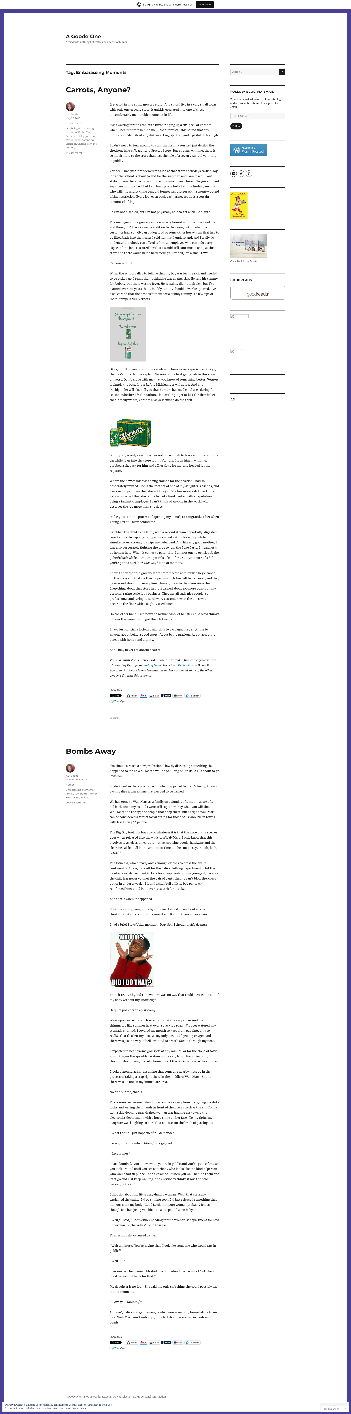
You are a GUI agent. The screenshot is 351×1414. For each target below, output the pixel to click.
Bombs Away (91, 751)
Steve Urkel (72, 797)
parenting (88, 139)
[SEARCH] (282, 72)
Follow (236, 126)
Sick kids (71, 143)
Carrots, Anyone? (98, 89)
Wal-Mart (85, 797)
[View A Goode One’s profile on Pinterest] (249, 173)
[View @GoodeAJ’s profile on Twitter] (241, 173)
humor (70, 784)
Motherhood (73, 123)
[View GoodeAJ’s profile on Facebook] (233, 173)
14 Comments (74, 152)
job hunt (91, 136)
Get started (205, 4)
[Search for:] (254, 71)
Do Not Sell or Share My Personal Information (139, 1396)
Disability (71, 128)
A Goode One (83, 36)
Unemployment (87, 143)
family (69, 793)
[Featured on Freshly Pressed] (248, 149)
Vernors (70, 147)
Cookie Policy (79, 1408)
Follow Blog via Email (252, 91)
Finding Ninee (152, 665)
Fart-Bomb (81, 793)
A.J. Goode (72, 114)
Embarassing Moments (79, 789)
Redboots (184, 665)
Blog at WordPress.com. (98, 1396)
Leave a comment (76, 802)
